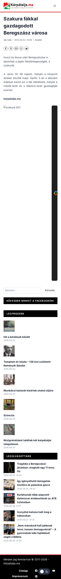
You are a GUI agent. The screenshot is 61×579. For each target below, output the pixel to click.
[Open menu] (54, 6)
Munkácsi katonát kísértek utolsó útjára (28, 390)
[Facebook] (6, 48)
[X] (11, 48)
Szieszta (9, 415)
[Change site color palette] (44, 571)
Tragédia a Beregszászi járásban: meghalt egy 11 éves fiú (35, 467)
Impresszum (20, 576)
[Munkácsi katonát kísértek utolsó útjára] (9, 379)
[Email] (16, 48)
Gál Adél (7, 40)
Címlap (23, 570)
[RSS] (36, 576)
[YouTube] (53, 570)
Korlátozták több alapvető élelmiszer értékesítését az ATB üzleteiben (36, 498)
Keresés (50, 290)
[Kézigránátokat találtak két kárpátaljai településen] (9, 429)
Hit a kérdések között (17, 337)
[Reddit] (26, 48)
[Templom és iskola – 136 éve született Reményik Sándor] (9, 350)
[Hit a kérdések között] (9, 326)
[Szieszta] (9, 404)
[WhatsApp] (21, 48)
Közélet (38, 40)
